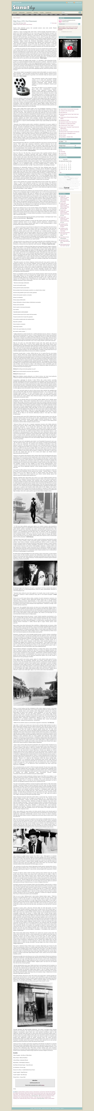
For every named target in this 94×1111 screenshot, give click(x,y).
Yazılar (62, 151)
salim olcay (39, 1097)
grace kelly (51, 1093)
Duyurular (63, 186)
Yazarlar (42, 12)
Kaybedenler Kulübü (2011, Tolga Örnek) (68, 122)
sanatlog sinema (47, 1097)
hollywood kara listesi (50, 1094)
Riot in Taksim (63, 135)
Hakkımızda (21, 12)
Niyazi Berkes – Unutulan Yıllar (66, 136)
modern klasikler (71, 183)
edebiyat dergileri (75, 181)
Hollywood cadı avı (42, 1094)
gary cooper (46, 1093)
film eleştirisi (15, 1093)
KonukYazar (48, 12)
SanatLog (66, 183)
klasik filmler (15, 1097)
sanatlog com (61, 179)
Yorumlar (63, 153)
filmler (26, 1093)
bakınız (42, 1085)
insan (74, 188)
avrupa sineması (74, 185)
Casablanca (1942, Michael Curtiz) (67, 110)
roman (63, 189)
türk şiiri (78, 185)
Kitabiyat (27, 14)
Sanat (56, 14)
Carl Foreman (42, 1091)
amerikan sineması (29, 1091)
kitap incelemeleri (68, 185)
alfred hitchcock (61, 182)
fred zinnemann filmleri (38, 1093)
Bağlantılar (29, 12)
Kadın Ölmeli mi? (63, 112)
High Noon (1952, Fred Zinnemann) (25, 21)
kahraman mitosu (50, 1095)
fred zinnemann (30, 1093)
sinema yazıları (34, 1098)
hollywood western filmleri (26, 1095)
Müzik (37, 14)
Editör (25, 23)
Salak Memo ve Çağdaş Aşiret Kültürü (67, 123)
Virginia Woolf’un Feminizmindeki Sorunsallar (69, 109)
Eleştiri (63, 183)
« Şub (60, 172)
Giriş (61, 149)
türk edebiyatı (69, 186)
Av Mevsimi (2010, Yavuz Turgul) (66, 125)
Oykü (60, 186)
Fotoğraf (21, 14)
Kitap (71, 181)
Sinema (60, 14)
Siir (75, 183)
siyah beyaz (78, 183)
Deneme (66, 189)
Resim (51, 14)
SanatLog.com (16, 1098)
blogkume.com (65, 31)
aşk (79, 181)
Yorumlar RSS (78, 2)
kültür (60, 185)
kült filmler (71, 188)
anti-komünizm (36, 1091)
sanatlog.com (67, 182)
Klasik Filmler (19, 24)
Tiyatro (66, 14)
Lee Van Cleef (21, 1097)
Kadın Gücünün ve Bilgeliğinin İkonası (67, 133)
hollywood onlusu (16, 1095)
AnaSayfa (15, 12)
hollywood (36, 1094)
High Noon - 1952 (29, 1094)
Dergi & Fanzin (66, 178)
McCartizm (27, 1097)
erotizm (65, 179)
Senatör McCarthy (23, 1098)
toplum (66, 186)
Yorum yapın (54, 23)
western (46, 1098)
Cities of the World (64, 130)
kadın (73, 186)
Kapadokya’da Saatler (64, 120)
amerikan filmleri (21, 1091)
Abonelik (36, 12)
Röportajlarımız (44, 14)
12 (62, 166)
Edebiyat (14, 14)
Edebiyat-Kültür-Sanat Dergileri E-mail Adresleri (69, 131)
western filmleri (51, 1098)
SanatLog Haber (67, 181)
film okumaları (21, 1093)
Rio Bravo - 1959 (32, 1097)
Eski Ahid (47, 1091)
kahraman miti (44, 1095)
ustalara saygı (61, 178)
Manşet (32, 14)
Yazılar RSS (70, 2)
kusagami (62, 185)
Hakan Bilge (67, 176)
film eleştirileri (52, 1091)
